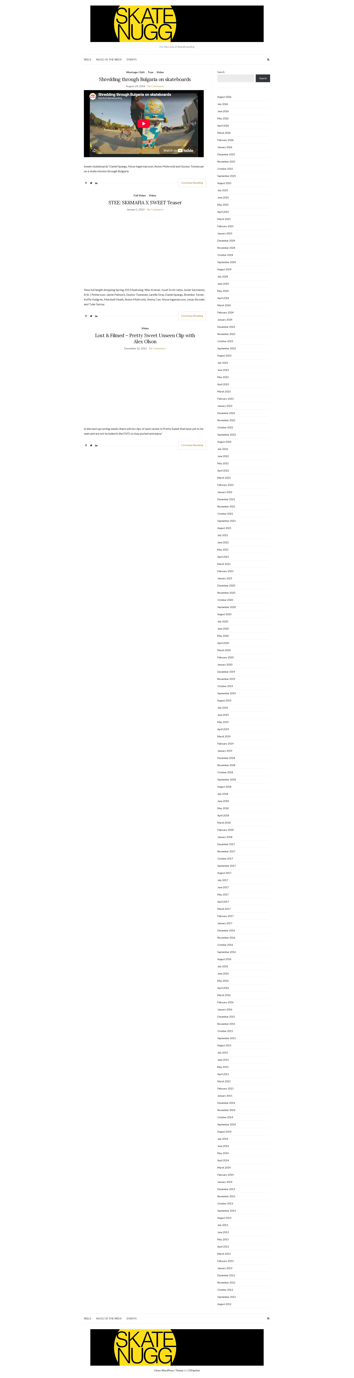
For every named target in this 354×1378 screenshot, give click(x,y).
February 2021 (225, 571)
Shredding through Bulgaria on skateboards (145, 79)
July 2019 (222, 707)
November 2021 (226, 506)
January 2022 (224, 492)
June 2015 (223, 1059)
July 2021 (222, 535)
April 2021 (223, 556)
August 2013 (224, 1217)
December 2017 (226, 844)
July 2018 (222, 793)
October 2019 (225, 686)
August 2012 (224, 1304)
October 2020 (225, 599)
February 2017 (225, 916)
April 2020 (223, 643)
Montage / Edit (135, 72)
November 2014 (226, 1110)
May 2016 (223, 980)
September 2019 (226, 693)
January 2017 (224, 923)
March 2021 (224, 564)
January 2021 (224, 578)
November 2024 (226, 247)
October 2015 (225, 1031)
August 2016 (224, 959)
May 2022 (223, 463)
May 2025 (223, 204)
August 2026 (224, 96)
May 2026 (223, 118)
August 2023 (224, 355)
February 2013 (225, 1261)
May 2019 (223, 722)
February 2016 (225, 1002)
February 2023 (225, 398)
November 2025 (226, 161)
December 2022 (226, 413)
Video (160, 72)
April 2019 (223, 729)
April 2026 (223, 125)
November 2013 (226, 1196)
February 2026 (225, 140)
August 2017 (224, 872)
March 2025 (224, 219)
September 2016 (226, 952)
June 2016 (223, 973)
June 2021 (223, 542)
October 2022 (225, 427)
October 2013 (225, 1203)
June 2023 (223, 369)
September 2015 (226, 1038)
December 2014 (226, 1102)
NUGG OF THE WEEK (109, 59)
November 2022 (226, 420)
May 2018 (223, 808)
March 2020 (224, 650)
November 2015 (226, 1023)
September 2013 (226, 1210)
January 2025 (224, 233)
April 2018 (223, 815)
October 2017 (225, 858)
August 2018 (224, 786)
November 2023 (226, 334)
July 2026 (222, 104)
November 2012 (226, 1282)
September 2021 (226, 520)
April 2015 (223, 1074)
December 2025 (226, 154)
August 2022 (224, 441)
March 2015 (224, 1081)
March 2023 (224, 391)
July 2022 (222, 449)
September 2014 (226, 1124)
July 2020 (222, 621)
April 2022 (223, 470)
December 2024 (226, 240)
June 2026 (223, 111)
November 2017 (226, 851)
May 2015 (223, 1067)
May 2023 (223, 377)
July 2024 (222, 276)
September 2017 (226, 865)
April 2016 (223, 987)
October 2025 (225, 168)
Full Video (140, 195)
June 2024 (223, 283)
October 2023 (225, 341)
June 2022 (223, 456)
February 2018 (225, 829)
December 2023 (226, 326)
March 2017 (224, 908)
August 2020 (224, 614)
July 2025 (222, 190)
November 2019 (226, 678)
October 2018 (225, 772)
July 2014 (222, 1138)
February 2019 (225, 743)
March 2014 (224, 1167)
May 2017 (223, 894)
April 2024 (223, 298)
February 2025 (225, 226)
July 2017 (222, 880)
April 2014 (223, 1160)
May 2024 (223, 290)
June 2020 (223, 628)
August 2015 (224, 1045)
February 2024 (225, 312)
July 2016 (222, 966)
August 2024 (224, 269)
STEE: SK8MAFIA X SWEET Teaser (145, 203)
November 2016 (226, 937)
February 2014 (225, 1174)
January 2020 (224, 664)
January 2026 (224, 147)
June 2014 (223, 1146)
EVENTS (132, 59)
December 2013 (226, 1189)
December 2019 (226, 671)
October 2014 (225, 1117)
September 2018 (226, 779)
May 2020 (223, 635)
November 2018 (226, 765)
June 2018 (223, 801)
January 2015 (224, 1095)
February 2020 (225, 657)
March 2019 (224, 736)
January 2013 (224, 1268)
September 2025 (226, 175)
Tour (151, 72)
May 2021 (223, 549)
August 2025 (224, 183)
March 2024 (224, 305)
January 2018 (224, 837)
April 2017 (223, 901)
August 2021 (224, 528)
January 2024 (224, 319)
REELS (87, 59)
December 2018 (226, 758)
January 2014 (224, 1181)
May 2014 (223, 1153)
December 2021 (226, 499)
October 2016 (225, 944)
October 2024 (225, 255)
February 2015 (225, 1088)
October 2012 (225, 1289)
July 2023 (222, 362)
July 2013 (222, 1225)
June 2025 (223, 197)
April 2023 (223, 384)
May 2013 (223, 1239)
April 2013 (223, 1246)
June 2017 (223, 887)
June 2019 (223, 714)
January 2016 (224, 1009)
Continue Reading (192, 182)
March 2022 (224, 477)
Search (221, 72)
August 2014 (224, 1131)
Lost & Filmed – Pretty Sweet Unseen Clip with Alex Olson (145, 338)
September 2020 (226, 607)
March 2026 (224, 132)
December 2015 (226, 1016)
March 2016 (224, 995)
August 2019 (224, 700)
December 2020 (226, 585)
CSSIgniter (193, 1370)
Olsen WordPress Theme (168, 1370)
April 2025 (223, 211)
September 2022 (226, 434)
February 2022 (225, 484)
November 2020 (226, 592)
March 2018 (224, 822)
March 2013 (224, 1253)
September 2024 (226, 262)
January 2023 (224, 405)
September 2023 (226, 348)
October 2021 (225, 513)
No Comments (156, 86)
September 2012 (226, 1296)
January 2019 (224, 750)
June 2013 (223, 1232)
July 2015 (222, 1052)
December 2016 (226, 930)
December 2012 (226, 1275)
